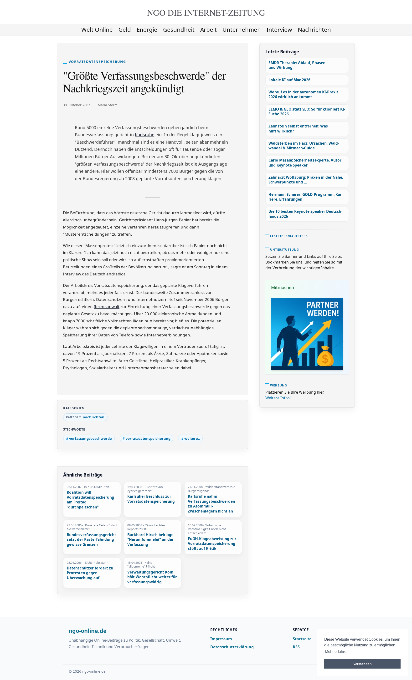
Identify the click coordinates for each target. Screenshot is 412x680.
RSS (296, 647)
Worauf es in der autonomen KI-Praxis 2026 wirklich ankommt (303, 94)
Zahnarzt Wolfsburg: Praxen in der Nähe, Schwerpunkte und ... (305, 180)
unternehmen (241, 29)
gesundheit (179, 29)
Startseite (302, 638)
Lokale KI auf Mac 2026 (289, 79)
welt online (97, 29)
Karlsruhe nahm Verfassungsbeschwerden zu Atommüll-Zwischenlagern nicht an (211, 504)
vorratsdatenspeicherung (148, 438)
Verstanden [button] (362, 664)
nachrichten (314, 29)
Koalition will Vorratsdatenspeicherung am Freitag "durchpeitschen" (90, 500)
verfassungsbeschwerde (90, 438)
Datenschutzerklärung (232, 647)
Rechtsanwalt (106, 306)
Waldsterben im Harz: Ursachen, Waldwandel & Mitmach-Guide (303, 146)
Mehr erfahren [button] (337, 652)
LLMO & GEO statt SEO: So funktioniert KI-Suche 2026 (306, 112)
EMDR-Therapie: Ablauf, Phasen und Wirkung (296, 65)
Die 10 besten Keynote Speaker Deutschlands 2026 (305, 214)
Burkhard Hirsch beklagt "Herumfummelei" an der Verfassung (150, 540)
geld (124, 29)
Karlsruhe (144, 134)
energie (147, 29)
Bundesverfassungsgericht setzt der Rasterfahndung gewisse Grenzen (91, 540)
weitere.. (192, 438)
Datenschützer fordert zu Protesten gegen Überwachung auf (90, 573)
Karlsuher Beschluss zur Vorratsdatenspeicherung (151, 499)
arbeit (208, 29)
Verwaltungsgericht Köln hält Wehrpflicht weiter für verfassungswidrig (152, 577)
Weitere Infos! (278, 398)
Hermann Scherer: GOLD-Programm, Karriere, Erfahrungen (305, 197)
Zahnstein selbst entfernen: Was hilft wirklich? (298, 128)
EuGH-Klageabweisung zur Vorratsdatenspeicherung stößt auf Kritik (212, 544)
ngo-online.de (88, 631)
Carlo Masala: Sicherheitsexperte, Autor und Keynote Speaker (304, 162)
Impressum (221, 638)
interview (279, 29)
